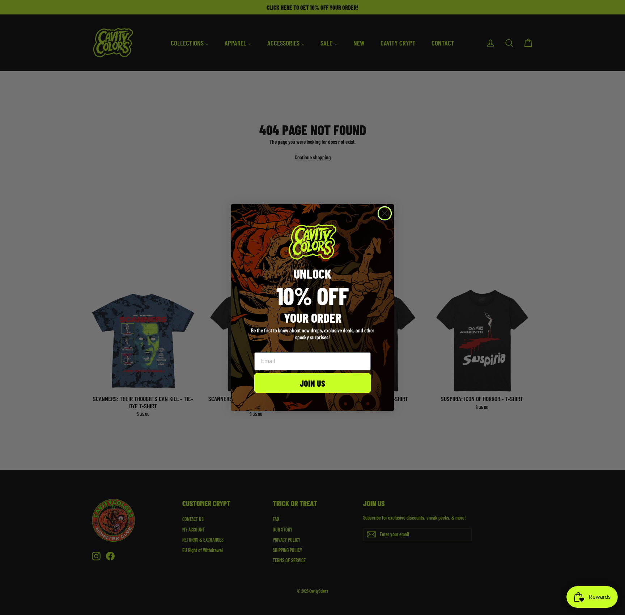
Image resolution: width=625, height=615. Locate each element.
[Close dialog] (384, 213)
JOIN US (312, 383)
